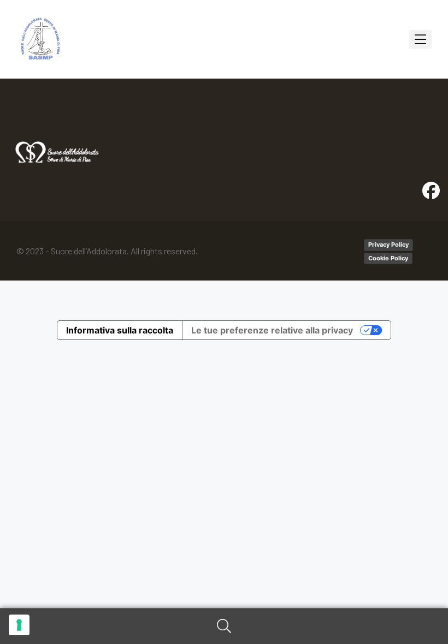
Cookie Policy (388, 258)
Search (224, 626)
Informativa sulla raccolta (119, 330)
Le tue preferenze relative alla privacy (272, 330)
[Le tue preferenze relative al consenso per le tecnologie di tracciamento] (19, 625)
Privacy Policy (388, 244)
